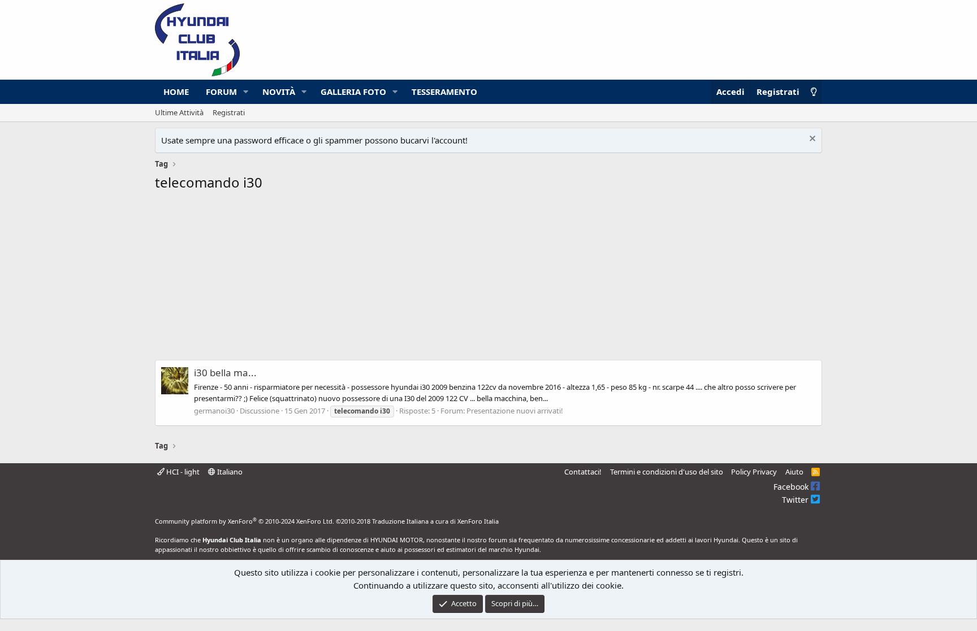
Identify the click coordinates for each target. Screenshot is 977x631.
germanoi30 (214, 411)
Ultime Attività (179, 112)
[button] (246, 92)
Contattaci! (583, 472)
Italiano (229, 472)
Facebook (792, 486)
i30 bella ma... (225, 372)
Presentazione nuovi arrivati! (514, 411)
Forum (221, 91)
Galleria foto (353, 91)
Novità (278, 91)
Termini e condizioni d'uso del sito (666, 472)
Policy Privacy (754, 472)
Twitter (796, 499)
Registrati (229, 112)
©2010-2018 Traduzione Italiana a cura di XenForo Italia (417, 521)
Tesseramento (444, 91)
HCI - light (182, 472)
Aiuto (794, 472)
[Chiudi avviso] (811, 140)
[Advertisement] (488, 279)
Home (176, 91)
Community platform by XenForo (244, 521)
